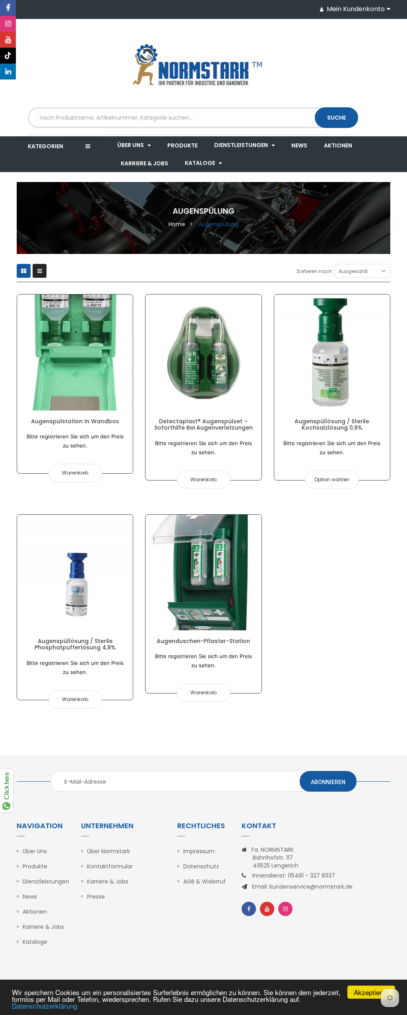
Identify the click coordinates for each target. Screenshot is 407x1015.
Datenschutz (201, 866)
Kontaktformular (110, 866)
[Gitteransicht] (24, 271)
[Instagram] (8, 24)
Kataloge (35, 942)
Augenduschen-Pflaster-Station (203, 641)
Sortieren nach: (315, 271)
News (30, 897)
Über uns (35, 851)
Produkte (35, 866)
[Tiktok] (8, 56)
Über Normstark (108, 851)
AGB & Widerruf (204, 881)
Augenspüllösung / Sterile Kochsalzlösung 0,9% (332, 424)
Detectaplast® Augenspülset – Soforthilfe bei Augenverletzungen (203, 424)
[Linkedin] (8, 71)
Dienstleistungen (46, 881)
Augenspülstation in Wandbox (75, 421)
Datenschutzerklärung (44, 1006)
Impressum (199, 851)
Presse (96, 897)
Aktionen (35, 912)
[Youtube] (8, 40)
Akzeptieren (371, 992)
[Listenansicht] (40, 271)
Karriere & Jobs (43, 927)
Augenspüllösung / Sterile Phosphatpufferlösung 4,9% (75, 644)
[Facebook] (8, 8)
